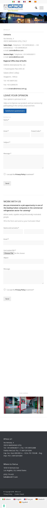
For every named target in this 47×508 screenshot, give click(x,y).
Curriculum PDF (10, 250)
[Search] (35, 7)
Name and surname (11, 228)
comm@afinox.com (16, 50)
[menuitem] (8, 494)
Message (7, 153)
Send (7, 183)
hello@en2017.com (11, 477)
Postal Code (36, 131)
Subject (7, 142)
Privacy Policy (20, 174)
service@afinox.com (16, 57)
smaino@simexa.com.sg (17, 89)
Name (6, 120)
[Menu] (40, 7)
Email (6, 131)
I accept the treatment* (20, 174)
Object (6, 258)
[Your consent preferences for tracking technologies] (4, 506)
